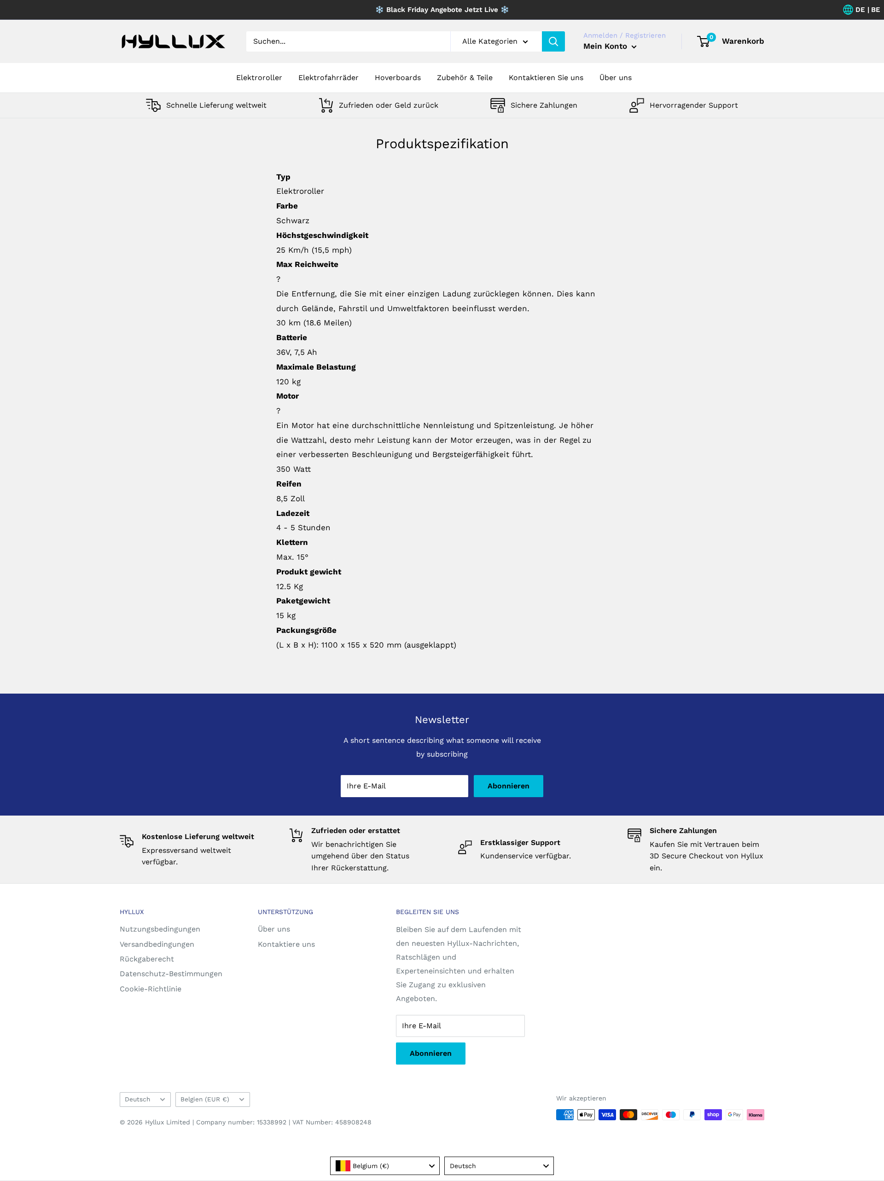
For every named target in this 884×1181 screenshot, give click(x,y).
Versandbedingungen (157, 944)
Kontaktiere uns (286, 944)
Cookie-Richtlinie (150, 988)
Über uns (615, 77)
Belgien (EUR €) (204, 1099)
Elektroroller (259, 77)
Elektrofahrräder (328, 77)
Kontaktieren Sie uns (546, 77)
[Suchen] (553, 41)
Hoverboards (398, 77)
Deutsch (137, 1099)
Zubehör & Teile (465, 77)
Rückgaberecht (147, 959)
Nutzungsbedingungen (160, 929)
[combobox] (385, 1166)
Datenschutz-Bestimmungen (171, 973)
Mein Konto (606, 46)
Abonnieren (508, 786)
